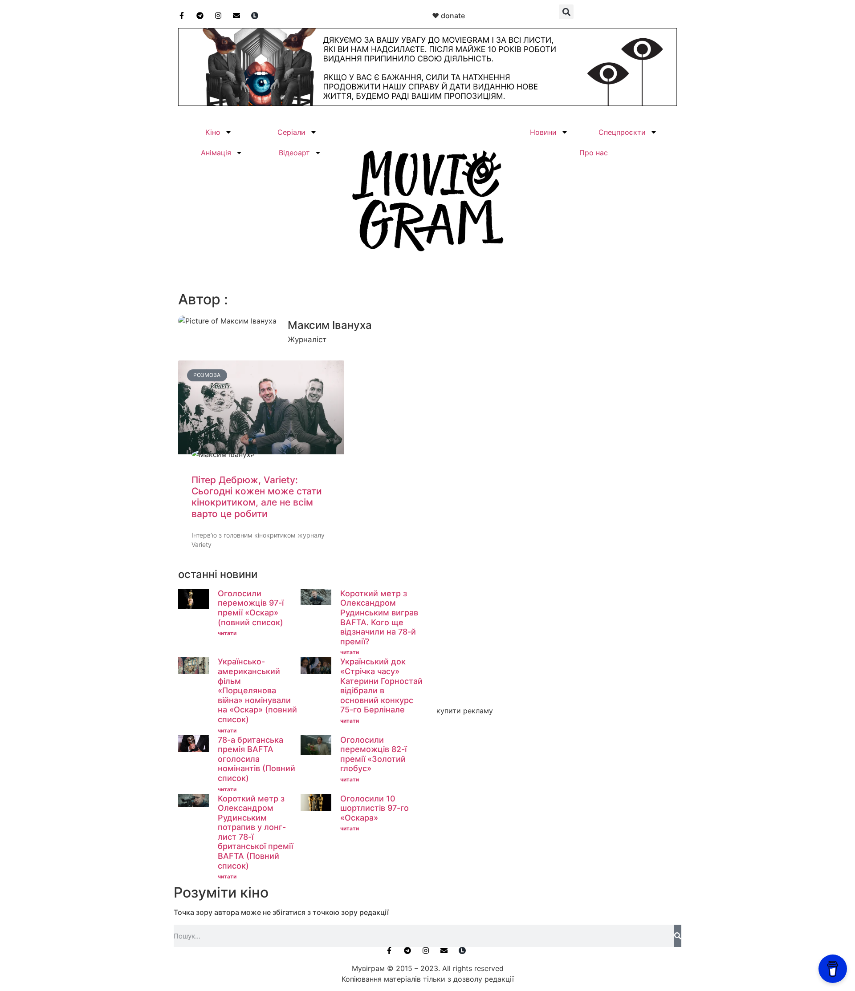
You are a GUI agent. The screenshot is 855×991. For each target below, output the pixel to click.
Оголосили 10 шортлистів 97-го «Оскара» (374, 808)
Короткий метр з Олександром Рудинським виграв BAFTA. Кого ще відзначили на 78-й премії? (379, 617)
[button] (566, 11)
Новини (543, 132)
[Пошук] (677, 936)
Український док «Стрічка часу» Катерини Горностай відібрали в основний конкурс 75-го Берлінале (381, 685)
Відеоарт (294, 152)
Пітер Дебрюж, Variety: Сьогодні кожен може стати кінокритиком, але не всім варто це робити (256, 496)
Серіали (291, 132)
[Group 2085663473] (427, 103)
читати (227, 633)
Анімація (216, 152)
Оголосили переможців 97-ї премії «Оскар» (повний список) (251, 608)
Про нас (593, 152)
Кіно (212, 132)
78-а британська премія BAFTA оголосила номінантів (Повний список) (256, 759)
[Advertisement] (554, 636)
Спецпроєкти (622, 132)
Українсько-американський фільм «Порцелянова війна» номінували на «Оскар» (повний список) (257, 690)
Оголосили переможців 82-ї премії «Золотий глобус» (373, 754)
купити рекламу (464, 710)
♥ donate (448, 15)
